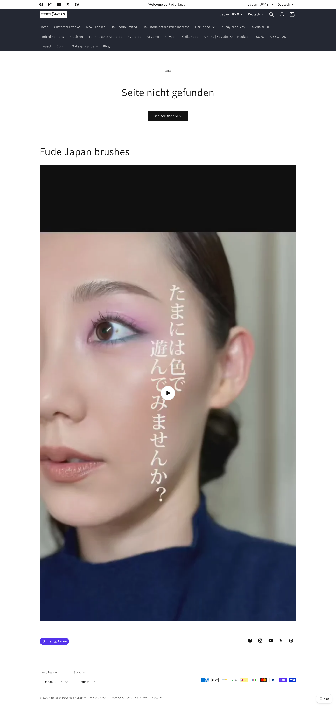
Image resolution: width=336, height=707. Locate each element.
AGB (145, 697)
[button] (204, 27)
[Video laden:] (168, 393)
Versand (157, 697)
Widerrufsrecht (99, 697)
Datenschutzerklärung (125, 697)
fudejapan (55, 697)
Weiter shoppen (168, 116)
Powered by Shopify (74, 697)
